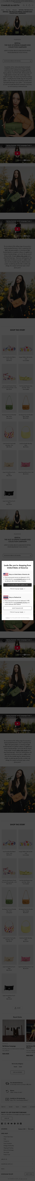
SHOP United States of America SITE (17, 585)
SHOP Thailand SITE (17, 608)
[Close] (31, 563)
